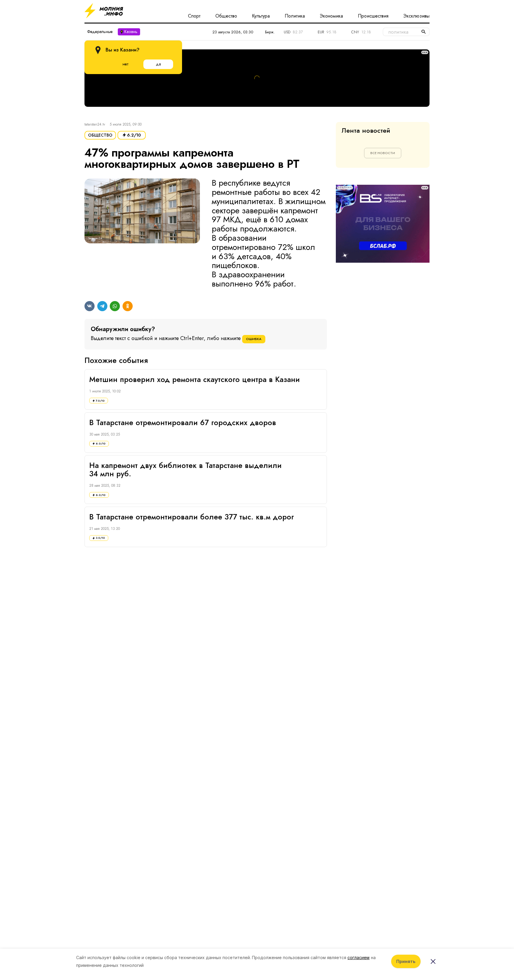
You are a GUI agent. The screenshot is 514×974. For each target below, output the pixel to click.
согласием (358, 957)
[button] (142, 233)
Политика (295, 16)
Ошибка (253, 338)
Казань (130, 32)
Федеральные (100, 32)
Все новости (382, 153)
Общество (226, 16)
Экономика (331, 16)
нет (125, 64)
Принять (406, 961)
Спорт (194, 16)
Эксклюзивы (416, 16)
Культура (261, 16)
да (158, 64)
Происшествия (373, 16)
